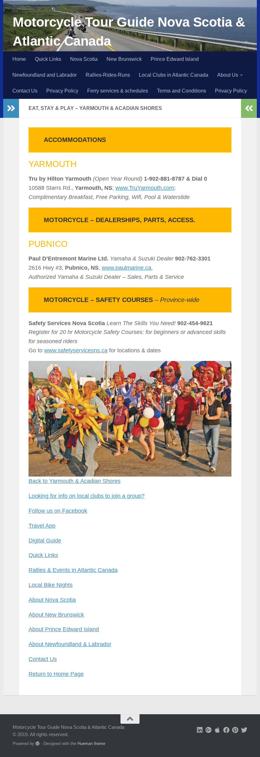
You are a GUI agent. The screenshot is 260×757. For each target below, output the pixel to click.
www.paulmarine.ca (126, 268)
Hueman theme (91, 743)
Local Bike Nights (51, 585)
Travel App (42, 526)
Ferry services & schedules (117, 90)
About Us (227, 75)
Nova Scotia (84, 59)
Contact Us (24, 90)
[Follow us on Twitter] (244, 730)
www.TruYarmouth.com (144, 188)
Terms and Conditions (181, 90)
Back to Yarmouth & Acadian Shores (74, 481)
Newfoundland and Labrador (44, 75)
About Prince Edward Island (64, 629)
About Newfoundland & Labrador (70, 644)
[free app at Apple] (217, 730)
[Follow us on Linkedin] (200, 730)
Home (19, 59)
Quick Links (48, 59)
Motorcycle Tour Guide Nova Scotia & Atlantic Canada (129, 31)
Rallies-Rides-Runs (108, 75)
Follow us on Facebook (58, 511)
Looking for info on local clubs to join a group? (87, 496)
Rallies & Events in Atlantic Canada (73, 570)
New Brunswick (124, 59)
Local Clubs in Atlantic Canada (173, 75)
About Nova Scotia (52, 600)
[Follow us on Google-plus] (208, 730)
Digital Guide (45, 540)
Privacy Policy (62, 90)
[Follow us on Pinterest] (235, 730)
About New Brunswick (56, 615)
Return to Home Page (56, 674)
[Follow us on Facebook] (226, 730)
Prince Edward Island (175, 59)
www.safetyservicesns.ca (75, 350)
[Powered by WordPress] (38, 743)
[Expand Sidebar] (11, 108)
